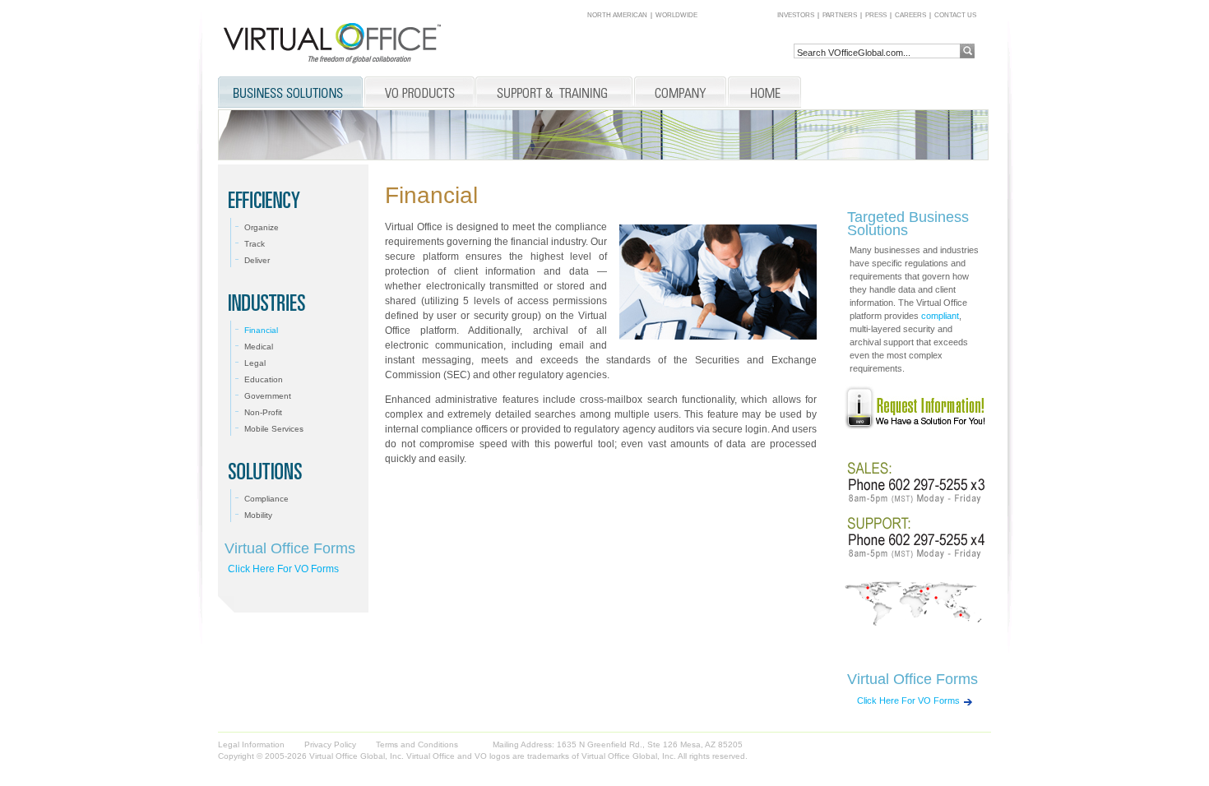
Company (680, 92)
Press (876, 15)
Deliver (257, 260)
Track (254, 243)
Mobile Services (273, 428)
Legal (255, 363)
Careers (910, 15)
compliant (940, 316)
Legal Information (251, 744)
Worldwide (676, 15)
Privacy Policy (330, 744)
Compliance (266, 498)
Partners (839, 15)
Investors (795, 15)
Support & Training (554, 92)
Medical (258, 346)
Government (267, 395)
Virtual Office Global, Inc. (628, 756)
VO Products (419, 92)
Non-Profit (263, 412)
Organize (261, 227)
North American (617, 15)
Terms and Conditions (417, 744)
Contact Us (955, 15)
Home (764, 92)
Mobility (258, 515)
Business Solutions (291, 92)
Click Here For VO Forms (283, 569)
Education (263, 379)
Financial (261, 330)
